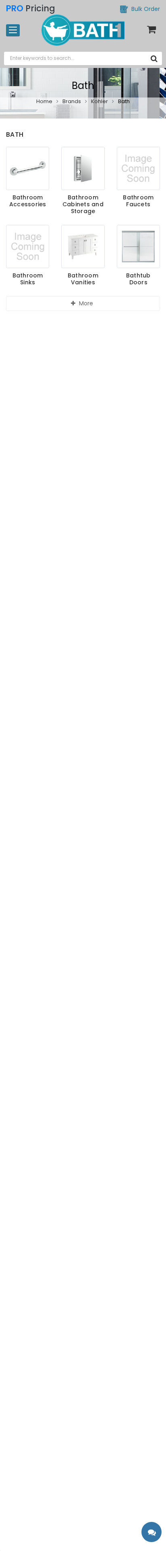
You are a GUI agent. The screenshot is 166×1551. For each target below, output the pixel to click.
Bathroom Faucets (138, 201)
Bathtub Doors (138, 279)
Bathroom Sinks (27, 279)
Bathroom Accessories (27, 201)
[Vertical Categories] (13, 30)
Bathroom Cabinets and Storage (83, 204)
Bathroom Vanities (83, 279)
